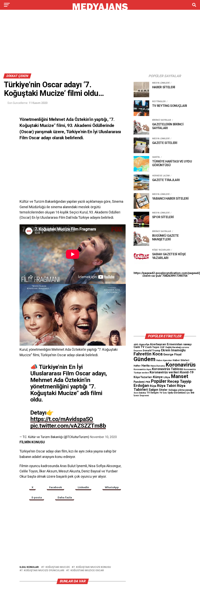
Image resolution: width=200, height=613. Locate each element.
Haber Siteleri (181, 360)
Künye (158, 377)
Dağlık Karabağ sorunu (177, 347)
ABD (136, 344)
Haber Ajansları (164, 360)
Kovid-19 (186, 372)
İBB (192, 392)
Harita (145, 365)
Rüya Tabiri (166, 385)
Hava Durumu (157, 365)
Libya (166, 377)
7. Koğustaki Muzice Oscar (86, 570)
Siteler (163, 389)
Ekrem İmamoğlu (173, 350)
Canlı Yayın (152, 347)
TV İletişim (153, 392)
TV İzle (163, 392)
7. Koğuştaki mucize (56, 567)
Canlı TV (139, 347)
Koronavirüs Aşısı (142, 369)
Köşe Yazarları (143, 377)
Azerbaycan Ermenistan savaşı (171, 344)
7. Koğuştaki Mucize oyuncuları (42, 570)
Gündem (144, 359)
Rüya (153, 385)
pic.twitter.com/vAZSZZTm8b (68, 425)
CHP (162, 347)
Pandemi (139, 381)
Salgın (153, 390)
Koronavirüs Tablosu (167, 369)
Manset (179, 376)
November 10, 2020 (103, 437)
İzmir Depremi (141, 395)
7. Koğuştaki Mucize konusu (92, 567)
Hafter (137, 365)
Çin (188, 393)
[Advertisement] (100, 42)
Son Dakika (140, 392)
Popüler (159, 381)
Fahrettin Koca (148, 354)
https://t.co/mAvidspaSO (61, 419)
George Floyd (172, 354)
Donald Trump (151, 350)
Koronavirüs (181, 364)
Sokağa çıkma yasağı (180, 390)
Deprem (138, 350)
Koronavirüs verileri (164, 372)
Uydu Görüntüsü (177, 392)
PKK (148, 382)
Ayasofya (144, 344)
